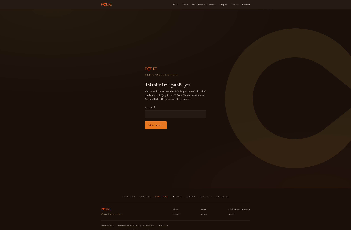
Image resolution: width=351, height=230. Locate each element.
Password (150, 107)
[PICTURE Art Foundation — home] (106, 4)
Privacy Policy (107, 225)
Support (224, 4)
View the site (156, 125)
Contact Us (163, 225)
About (176, 4)
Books (185, 4)
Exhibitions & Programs (204, 4)
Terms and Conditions (128, 225)
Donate (234, 4)
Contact (246, 4)
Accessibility (148, 225)
